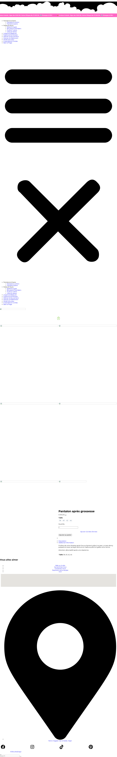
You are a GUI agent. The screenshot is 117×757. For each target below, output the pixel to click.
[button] (58, 162)
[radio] (60, 520)
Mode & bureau (8, 39)
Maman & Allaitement (10, 38)
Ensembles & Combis (10, 41)
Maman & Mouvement (11, 36)
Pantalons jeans (12, 24)
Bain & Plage (7, 43)
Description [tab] (62, 541)
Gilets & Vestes (12, 32)
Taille (61, 518)
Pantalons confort (13, 22)
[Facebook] (3, 747)
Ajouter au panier (65, 535)
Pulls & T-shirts (12, 30)
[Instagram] (32, 747)
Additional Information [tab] (66, 542)
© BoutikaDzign (16, 752)
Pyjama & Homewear (10, 35)
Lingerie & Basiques (10, 33)
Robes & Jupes (12, 27)
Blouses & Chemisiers (14, 28)
